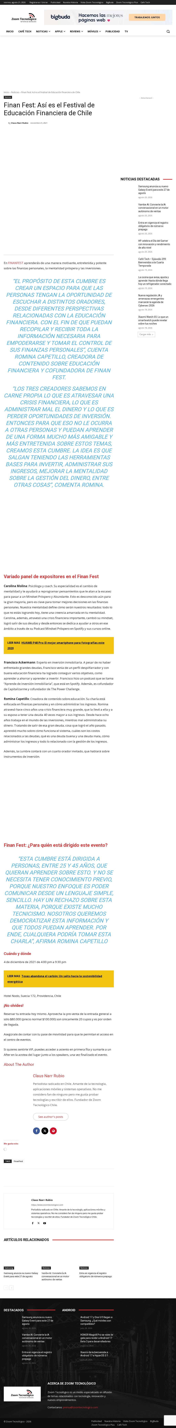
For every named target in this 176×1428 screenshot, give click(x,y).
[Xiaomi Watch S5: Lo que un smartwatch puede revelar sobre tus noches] (128, 320)
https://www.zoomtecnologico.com (47, 1205)
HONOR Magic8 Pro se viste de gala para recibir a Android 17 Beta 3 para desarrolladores (96, 1338)
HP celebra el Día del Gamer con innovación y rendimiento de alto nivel (154, 244)
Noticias (15, 92)
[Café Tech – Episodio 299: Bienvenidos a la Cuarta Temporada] (128, 262)
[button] (168, 31)
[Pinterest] (44, 131)
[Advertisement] (88, 61)
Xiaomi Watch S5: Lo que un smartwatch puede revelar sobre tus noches (153, 320)
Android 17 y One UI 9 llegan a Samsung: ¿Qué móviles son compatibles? (96, 1320)
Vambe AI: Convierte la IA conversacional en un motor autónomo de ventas (55, 1276)
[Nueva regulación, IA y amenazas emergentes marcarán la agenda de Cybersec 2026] (128, 299)
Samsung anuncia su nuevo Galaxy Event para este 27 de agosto (154, 189)
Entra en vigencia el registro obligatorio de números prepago (153, 226)
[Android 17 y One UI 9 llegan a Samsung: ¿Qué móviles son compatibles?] (70, 1321)
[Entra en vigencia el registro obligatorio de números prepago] (96, 1257)
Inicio (6, 92)
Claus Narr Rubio (19, 123)
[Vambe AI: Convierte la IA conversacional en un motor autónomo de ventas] (59, 1257)
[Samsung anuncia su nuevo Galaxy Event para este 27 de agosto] (21, 1257)
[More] (60, 131)
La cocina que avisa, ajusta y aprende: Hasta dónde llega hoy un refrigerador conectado (154, 280)
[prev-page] (6, 1288)
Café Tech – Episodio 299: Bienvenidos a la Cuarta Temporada (152, 262)
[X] (36, 131)
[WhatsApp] (52, 131)
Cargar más (145, 334)
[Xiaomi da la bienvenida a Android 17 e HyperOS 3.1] (70, 1356)
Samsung (9, 1268)
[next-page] (11, 1288)
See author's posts (50, 1117)
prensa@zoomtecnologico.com (80, 1407)
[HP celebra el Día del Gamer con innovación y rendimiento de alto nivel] (128, 244)
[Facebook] (28, 131)
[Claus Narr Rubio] (6, 123)
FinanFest (18, 1161)
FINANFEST (15, 263)
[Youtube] (44, 1222)
